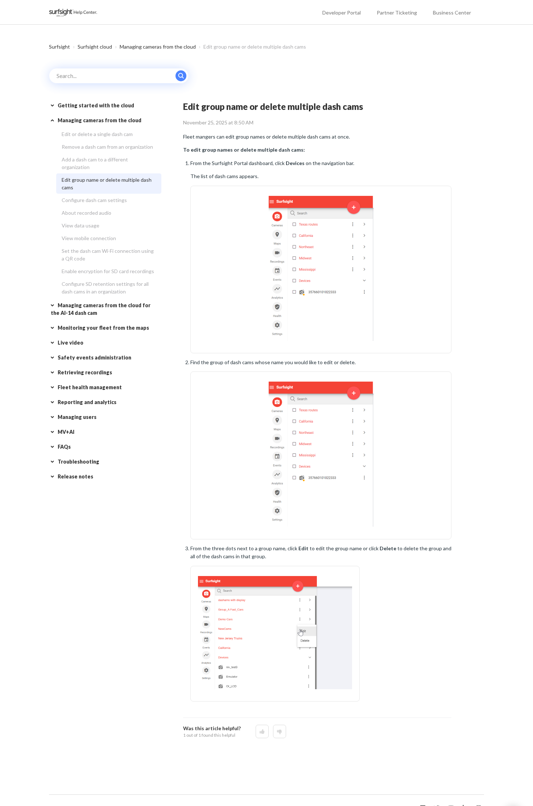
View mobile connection (89, 238)
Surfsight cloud (95, 47)
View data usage (80, 225)
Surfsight (59, 47)
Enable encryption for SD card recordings (108, 271)
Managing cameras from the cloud (158, 47)
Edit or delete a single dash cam (97, 134)
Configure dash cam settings (94, 200)
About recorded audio (86, 213)
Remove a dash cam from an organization (107, 147)
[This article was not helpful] (279, 731)
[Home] (73, 12)
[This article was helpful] (262, 731)
